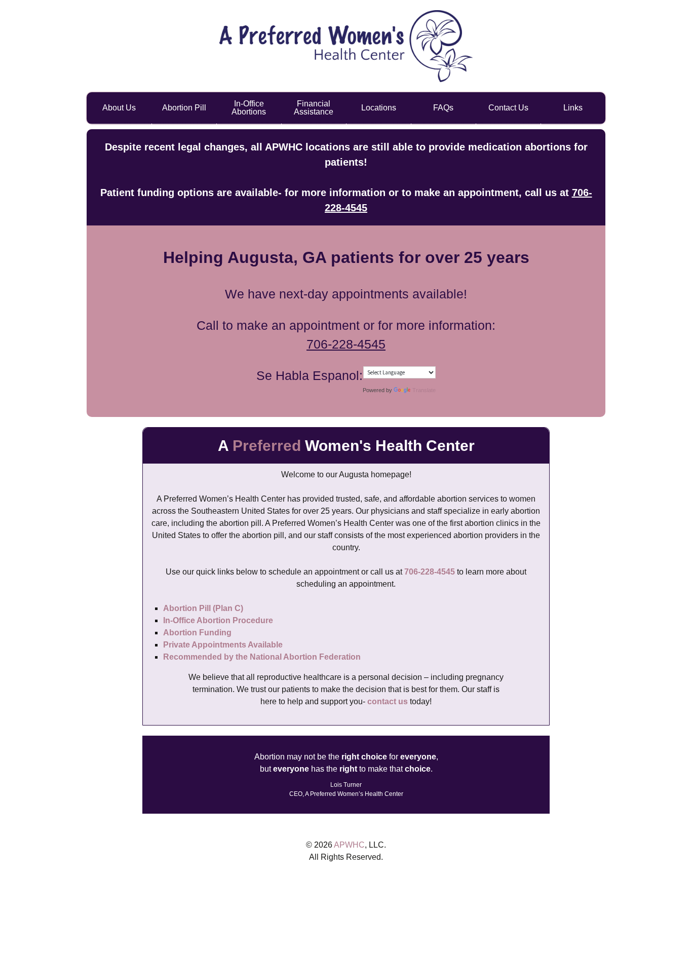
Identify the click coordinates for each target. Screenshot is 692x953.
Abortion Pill (184, 107)
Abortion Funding (197, 632)
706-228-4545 (346, 344)
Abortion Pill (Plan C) (203, 608)
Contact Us (508, 107)
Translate (424, 390)
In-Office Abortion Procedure (218, 620)
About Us (119, 107)
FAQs (443, 107)
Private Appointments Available (223, 644)
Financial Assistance (313, 107)
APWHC (349, 845)
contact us (387, 701)
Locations (378, 107)
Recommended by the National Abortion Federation (262, 657)
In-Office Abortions (249, 107)
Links (573, 107)
